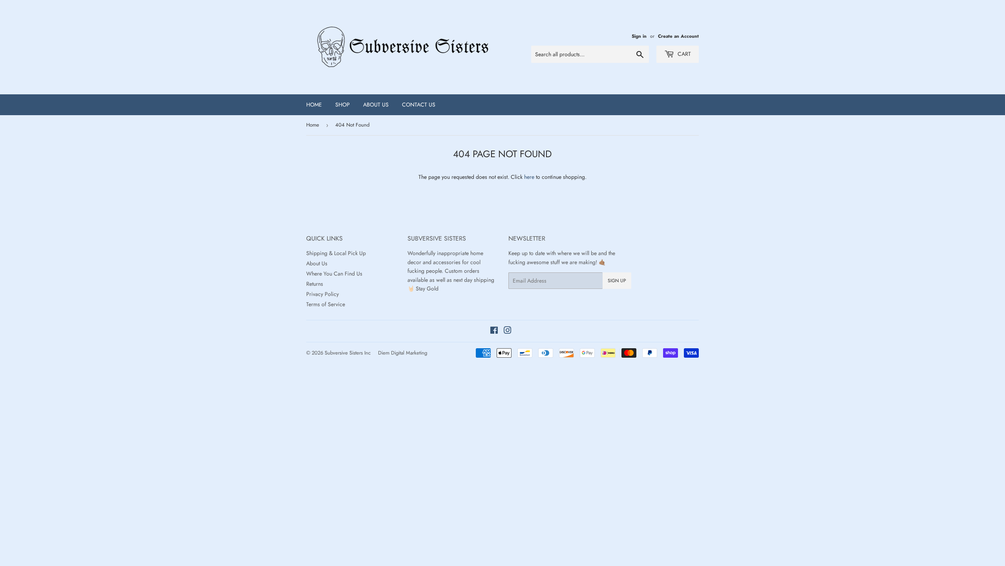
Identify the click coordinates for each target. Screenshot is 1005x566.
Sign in (639, 36)
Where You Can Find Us (334, 273)
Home (314, 104)
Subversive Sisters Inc (348, 353)
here (529, 177)
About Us (376, 104)
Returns (314, 284)
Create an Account (678, 36)
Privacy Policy (322, 294)
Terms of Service (325, 304)
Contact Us (418, 104)
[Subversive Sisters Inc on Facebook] (494, 331)
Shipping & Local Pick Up (336, 253)
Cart (683, 54)
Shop (342, 104)
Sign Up (617, 280)
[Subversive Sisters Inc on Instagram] (508, 331)
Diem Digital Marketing (402, 353)
